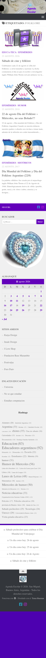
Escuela (30, 452)
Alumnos (8, 422)
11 (17, 300)
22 (41, 305)
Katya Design (10, 335)
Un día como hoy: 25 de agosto (24, 547)
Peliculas (7, 501)
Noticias (25, 489)
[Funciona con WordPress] (15, 598)
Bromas (22, 427)
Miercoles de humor (17, 485)
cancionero (6, 431)
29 (41, 310)
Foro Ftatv (9, 369)
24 (11, 310)
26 (23, 310)
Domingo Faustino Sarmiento (27, 440)
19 (23, 305)
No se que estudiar (13, 393)
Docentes (29, 435)
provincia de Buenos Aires (13, 505)
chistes (18, 431)
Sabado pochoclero (13, 508)
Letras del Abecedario (10, 468)
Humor (22, 105)
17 (11, 305)
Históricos (24, 162)
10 (11, 300)
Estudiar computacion (14, 400)
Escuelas (6, 456)
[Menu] (43, 17)
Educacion (13, 443)
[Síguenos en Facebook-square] (38, 207)
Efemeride (6, 452)
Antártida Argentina (23, 423)
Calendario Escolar (35, 427)
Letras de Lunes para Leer (30, 468)
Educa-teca (9, 52)
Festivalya (9, 362)
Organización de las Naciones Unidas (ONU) (17, 497)
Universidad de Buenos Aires (26, 513)
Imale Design (10, 341)
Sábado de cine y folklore (16, 61)
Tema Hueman (38, 598)
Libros (6, 472)
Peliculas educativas (24, 501)
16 (5, 305)
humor (8, 460)
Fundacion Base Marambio (17, 355)
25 (17, 310)
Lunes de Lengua (19, 472)
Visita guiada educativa (15, 516)
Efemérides (25, 52)
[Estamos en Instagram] (42, 207)
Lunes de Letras (14, 476)
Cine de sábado (34, 431)
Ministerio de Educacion (11, 489)
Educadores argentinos (22, 448)
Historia (33, 456)
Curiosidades (8, 435)
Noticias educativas (14, 493)
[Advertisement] (23, 634)
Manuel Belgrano (35, 477)
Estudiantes (19, 456)
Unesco (8, 512)
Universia (8, 386)
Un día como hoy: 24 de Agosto (24, 553)
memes (20, 481)
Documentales (8, 439)
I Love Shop (9, 348)
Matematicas (8, 481)
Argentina (9, 426)
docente (20, 435)
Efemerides (18, 452)
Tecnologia (32, 508)
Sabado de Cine (32, 505)
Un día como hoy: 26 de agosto (24, 540)
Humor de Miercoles (18, 464)
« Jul (4, 319)
